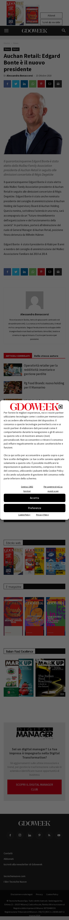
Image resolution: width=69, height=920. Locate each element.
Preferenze (34, 508)
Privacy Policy (42, 514)
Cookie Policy (24, 514)
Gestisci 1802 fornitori (27, 488)
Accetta (34, 498)
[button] (60, 407)
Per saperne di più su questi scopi (53, 488)
